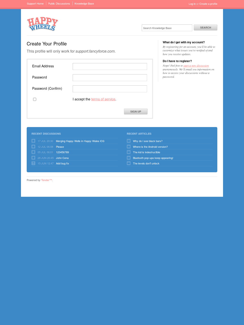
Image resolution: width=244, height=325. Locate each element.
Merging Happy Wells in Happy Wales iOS (80, 141)
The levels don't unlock (146, 163)
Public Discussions (59, 3)
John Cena (62, 158)
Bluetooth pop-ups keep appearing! (153, 158)
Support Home (35, 3)
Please (60, 146)
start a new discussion (196, 65)
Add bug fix (62, 163)
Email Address (43, 66)
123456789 (62, 152)
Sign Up (135, 111)
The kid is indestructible (146, 152)
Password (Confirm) (47, 88)
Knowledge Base (84, 3)
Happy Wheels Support (43, 23)
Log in (192, 3)
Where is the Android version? (150, 146)
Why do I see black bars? (148, 141)
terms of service (103, 99)
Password (39, 77)
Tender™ (46, 180)
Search (205, 27)
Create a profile (208, 3)
